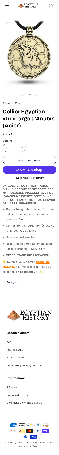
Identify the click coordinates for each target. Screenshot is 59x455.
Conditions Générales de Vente (24, 403)
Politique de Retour (18, 395)
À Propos (12, 387)
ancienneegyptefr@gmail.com (24, 365)
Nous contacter (16, 357)
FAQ (9, 342)
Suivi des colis (15, 350)
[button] (7, 5)
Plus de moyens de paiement (29, 178)
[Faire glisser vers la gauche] (22, 94)
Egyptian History (21, 443)
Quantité (7, 141)
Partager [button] (12, 282)
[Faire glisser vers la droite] (36, 94)
